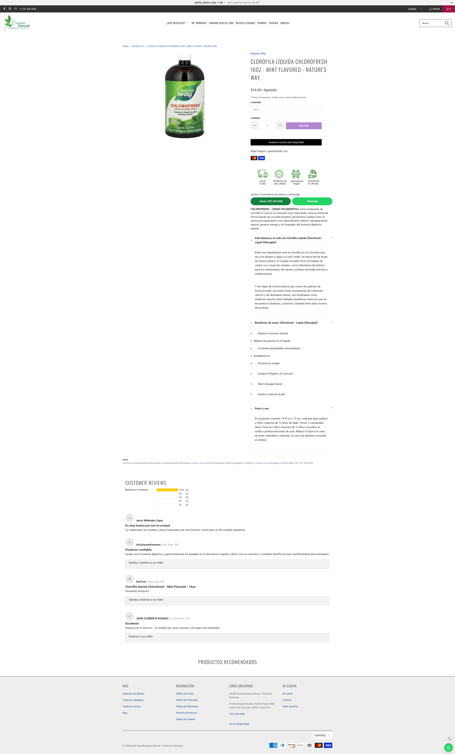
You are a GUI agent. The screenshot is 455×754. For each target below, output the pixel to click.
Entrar (436, 8)
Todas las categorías (133, 700)
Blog (125, 712)
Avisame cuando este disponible (286, 142)
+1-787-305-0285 (28, 8)
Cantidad (255, 118)
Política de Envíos (185, 693)
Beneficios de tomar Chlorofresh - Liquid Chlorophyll (286, 322)
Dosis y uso (262, 408)
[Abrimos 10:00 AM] (449, 739)
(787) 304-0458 (237, 714)
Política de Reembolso (187, 706)
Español (412, 8)
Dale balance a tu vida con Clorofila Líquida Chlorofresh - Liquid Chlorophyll (289, 240)
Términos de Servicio (186, 712)
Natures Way (258, 53)
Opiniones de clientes (133, 693)
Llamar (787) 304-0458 (270, 201)
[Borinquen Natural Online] (17, 23)
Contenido (256, 102)
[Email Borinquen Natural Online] (15, 8)
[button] (177, 23)
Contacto (287, 700)
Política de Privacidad (186, 700)
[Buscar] (447, 23)
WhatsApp (312, 201)
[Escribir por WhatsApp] (448, 747)
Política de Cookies (185, 719)
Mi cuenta (288, 693)
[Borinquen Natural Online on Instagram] (9, 8)
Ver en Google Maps (239, 724)
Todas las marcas (132, 706)
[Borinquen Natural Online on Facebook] (4, 8)
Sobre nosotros (290, 706)
